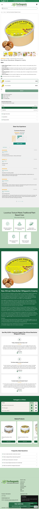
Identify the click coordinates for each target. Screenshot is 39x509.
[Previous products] (2, 432)
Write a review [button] (19, 143)
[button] (36, 5)
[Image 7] (35, 54)
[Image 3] (15, 54)
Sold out (21, 90)
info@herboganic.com (6, 497)
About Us (22, 490)
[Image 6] (30, 54)
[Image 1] (5, 54)
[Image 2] (10, 54)
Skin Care (22, 483)
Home (2, 12)
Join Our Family (23, 486)
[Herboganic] (19, 4)
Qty (1, 89)
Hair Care (22, 484)
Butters (5, 12)
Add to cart (9, 441)
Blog (21, 489)
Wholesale (22, 487)
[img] (4, 150)
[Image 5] (25, 54)
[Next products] (36, 432)
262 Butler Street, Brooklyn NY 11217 (11, 499)
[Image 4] (20, 54)
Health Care (22, 481)
